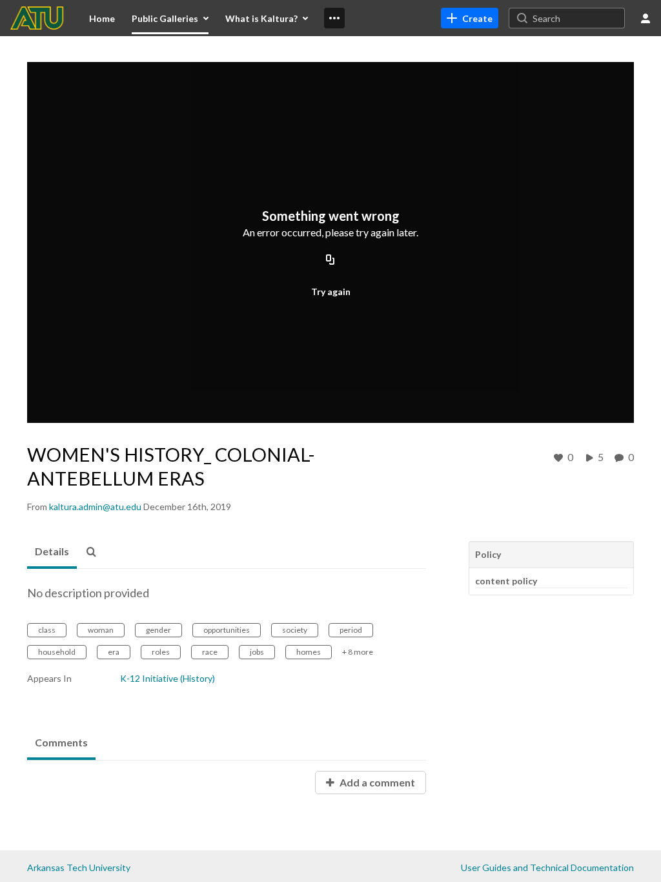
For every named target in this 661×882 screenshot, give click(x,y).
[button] (95, 552)
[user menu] (645, 18)
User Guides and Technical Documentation (547, 867)
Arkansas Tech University (78, 867)
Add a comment (376, 782)
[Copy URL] (330, 260)
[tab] (52, 552)
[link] (469, 18)
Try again (331, 291)
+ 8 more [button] (357, 652)
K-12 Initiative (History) (167, 678)
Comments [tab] (61, 742)
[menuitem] (102, 18)
